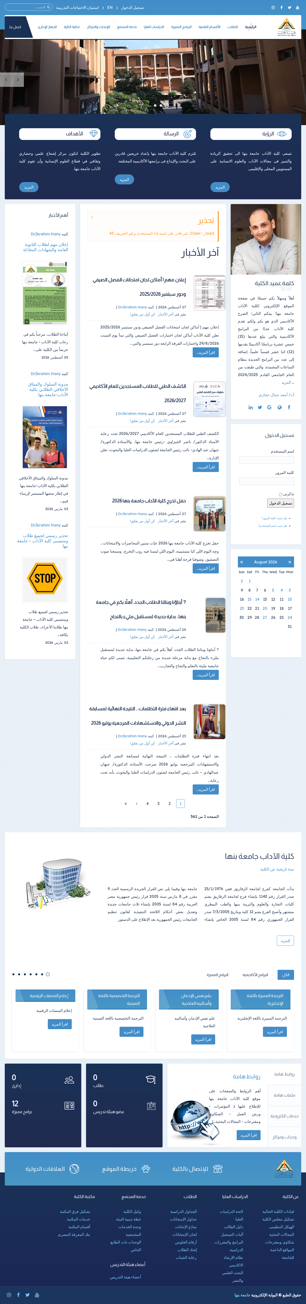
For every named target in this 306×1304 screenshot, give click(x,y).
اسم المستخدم (282, 451)
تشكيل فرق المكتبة (75, 1211)
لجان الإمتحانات (184, 1234)
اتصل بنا (15, 27)
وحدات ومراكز (285, 1137)
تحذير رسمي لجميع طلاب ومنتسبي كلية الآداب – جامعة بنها (42, 541)
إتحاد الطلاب (187, 1249)
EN (110, 7)
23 (242, 608)
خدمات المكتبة (78, 1219)
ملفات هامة (284, 1095)
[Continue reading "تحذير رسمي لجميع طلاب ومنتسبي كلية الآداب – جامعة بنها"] (45, 579)
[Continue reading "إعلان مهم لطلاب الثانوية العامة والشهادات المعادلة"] (45, 293)
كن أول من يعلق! (143, 314)
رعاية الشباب (186, 1257)
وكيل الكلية (132, 1211)
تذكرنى (288, 493)
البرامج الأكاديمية (255, 975)
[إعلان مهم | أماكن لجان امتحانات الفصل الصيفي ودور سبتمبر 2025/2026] (209, 293)
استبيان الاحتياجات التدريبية (77, 7)
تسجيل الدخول (132, 7)
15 (249, 599)
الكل (285, 975)
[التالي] (136, 803)
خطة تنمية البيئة (128, 1219)
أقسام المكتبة (79, 1226)
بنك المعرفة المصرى (74, 1234)
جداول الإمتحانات (183, 1219)
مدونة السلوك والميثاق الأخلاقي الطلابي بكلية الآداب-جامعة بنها (48, 389)
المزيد (220, 187)
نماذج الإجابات (186, 1226)
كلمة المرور (284, 472)
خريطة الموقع (119, 1168)
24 (290, 617)
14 (257, 599)
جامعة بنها (242, 1295)
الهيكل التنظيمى (281, 1226)
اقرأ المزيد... (206, 352)
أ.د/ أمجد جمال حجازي (276, 394)
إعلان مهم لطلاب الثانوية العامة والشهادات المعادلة (45, 247)
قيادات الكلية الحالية (278, 1211)
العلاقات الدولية (45, 1168)
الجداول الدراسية (183, 1211)
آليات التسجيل (232, 1234)
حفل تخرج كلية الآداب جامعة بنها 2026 (149, 500)
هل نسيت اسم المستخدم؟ (272, 525)
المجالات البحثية (281, 1234)
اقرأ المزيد (248, 1135)
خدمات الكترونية (284, 1116)
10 (290, 599)
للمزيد (285, 940)
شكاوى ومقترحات (279, 1242)
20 (265, 608)
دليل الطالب (233, 1226)
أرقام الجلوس (186, 1242)
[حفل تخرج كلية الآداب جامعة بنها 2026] (209, 514)
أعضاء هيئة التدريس (125, 1277)
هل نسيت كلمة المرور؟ (274, 518)
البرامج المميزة (217, 975)
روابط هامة (284, 1074)
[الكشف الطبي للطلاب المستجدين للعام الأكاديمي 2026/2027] (209, 399)
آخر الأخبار (165, 314)
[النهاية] (125, 803)
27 (265, 617)
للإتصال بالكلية (190, 1168)
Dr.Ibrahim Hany (46, 234)
